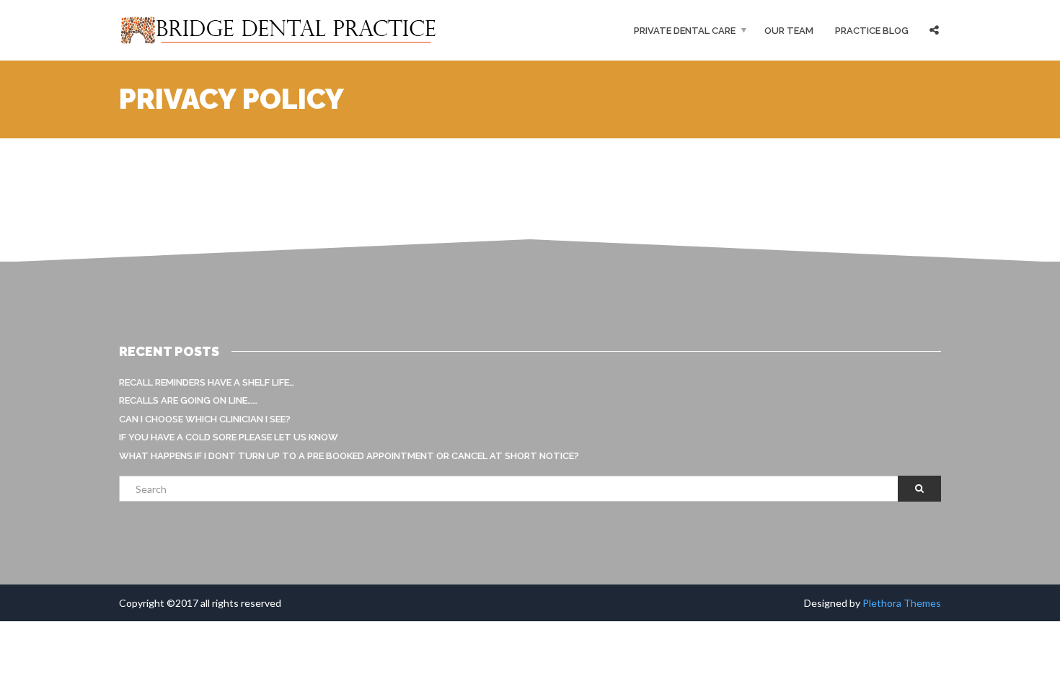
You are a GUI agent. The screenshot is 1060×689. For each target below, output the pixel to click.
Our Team (788, 30)
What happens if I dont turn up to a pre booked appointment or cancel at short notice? (349, 455)
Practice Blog (872, 30)
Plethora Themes (901, 603)
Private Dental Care (685, 30)
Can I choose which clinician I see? (205, 419)
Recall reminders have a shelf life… (206, 382)
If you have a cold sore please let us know (228, 437)
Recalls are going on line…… (188, 400)
